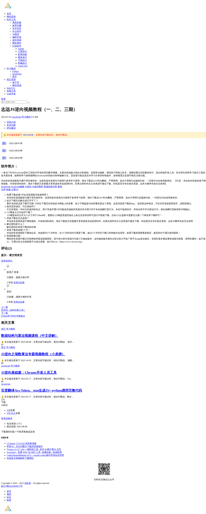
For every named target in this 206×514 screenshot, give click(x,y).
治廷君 (27, 483)
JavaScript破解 (17, 186)
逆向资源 (16, 40)
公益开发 (11, 94)
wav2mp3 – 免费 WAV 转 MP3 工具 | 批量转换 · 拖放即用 (34, 452)
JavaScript (16, 74)
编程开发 (16, 37)
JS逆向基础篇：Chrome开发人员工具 (29, 372)
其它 (14, 76)
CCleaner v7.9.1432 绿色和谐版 (21, 443)
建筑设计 (22, 57)
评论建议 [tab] (11, 128)
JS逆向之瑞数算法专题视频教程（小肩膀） (33, 354)
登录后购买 (6, 418)
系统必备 (16, 22)
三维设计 (22, 51)
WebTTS (11, 88)
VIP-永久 (11, 413)
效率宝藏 (16, 25)
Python (15, 71)
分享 (3, 189)
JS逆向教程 (37, 186)
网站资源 (16, 85)
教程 (60, 186)
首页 (9, 13)
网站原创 (11, 16)
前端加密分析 (50, 186)
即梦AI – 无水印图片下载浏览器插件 (25, 446)
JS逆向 (28, 186)
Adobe (21, 49)
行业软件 (16, 46)
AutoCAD (22, 66)
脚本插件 (16, 43)
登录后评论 (6, 261)
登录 (3, 99)
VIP (8, 410)
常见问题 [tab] (11, 125)
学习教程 (11, 68)
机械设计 (22, 63)
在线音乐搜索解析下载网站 (20, 458)
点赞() (14, 189)
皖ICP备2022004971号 (12, 486)
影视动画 (22, 54)
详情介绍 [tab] (11, 122)
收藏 (8, 189)
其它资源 (11, 79)
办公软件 (16, 31)
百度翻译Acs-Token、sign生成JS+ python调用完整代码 (41, 390)
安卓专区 (16, 28)
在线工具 (11, 91)
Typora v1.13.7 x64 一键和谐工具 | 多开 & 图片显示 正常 (34, 449)
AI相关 (15, 34)
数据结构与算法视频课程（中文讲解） (29, 335)
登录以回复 (19, 282)
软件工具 (11, 19)
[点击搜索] (29, 102)
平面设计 (22, 60)
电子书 (15, 82)
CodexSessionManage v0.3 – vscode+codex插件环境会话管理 (35, 455)
